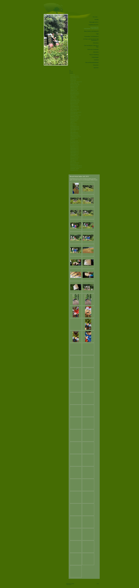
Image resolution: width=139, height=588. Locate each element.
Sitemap (72, 583)
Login (98, 583)
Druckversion (68, 583)
